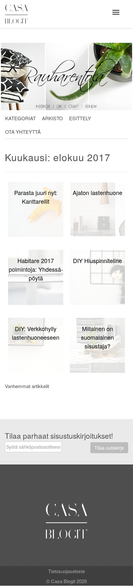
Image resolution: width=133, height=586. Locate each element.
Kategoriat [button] (20, 118)
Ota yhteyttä (23, 131)
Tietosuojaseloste (66, 571)
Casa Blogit (18, 14)
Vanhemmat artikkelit (27, 386)
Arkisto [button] (52, 118)
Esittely (80, 118)
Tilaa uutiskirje (109, 447)
